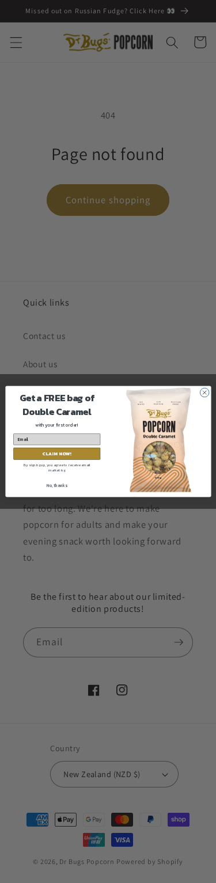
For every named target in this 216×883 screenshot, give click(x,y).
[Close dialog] (204, 392)
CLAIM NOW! (56, 453)
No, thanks (56, 485)
